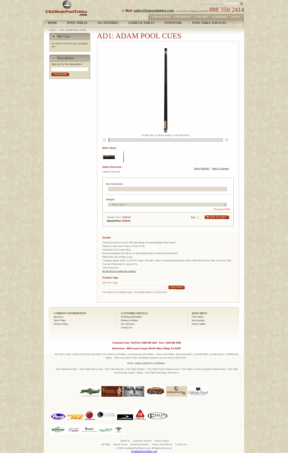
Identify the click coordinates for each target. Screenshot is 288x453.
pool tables (96, 354)
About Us (58, 316)
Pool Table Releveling (156, 372)
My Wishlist (183, 17)
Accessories (198, 320)
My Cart (203, 17)
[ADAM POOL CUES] (109, 157)
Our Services (128, 324)
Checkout (220, 17)
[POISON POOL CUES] (90, 408)
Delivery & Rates (129, 320)
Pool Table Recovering (91, 369)
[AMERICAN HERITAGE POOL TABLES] (90, 397)
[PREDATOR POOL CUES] (75, 408)
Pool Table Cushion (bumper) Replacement (203, 369)
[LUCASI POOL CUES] (106, 408)
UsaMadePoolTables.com (144, 451)
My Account (162, 17)
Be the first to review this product (119, 271)
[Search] (241, 3)
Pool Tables (198, 316)
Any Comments (114, 184)
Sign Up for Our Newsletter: (66, 64)
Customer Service (134, 313)
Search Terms (120, 444)
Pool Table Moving (114, 369)
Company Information (70, 313)
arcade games (217, 354)
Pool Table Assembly (66, 369)
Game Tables (199, 324)
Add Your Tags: (110, 282)
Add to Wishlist (201, 168)
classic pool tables (117, 354)
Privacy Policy (61, 324)
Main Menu (199, 313)
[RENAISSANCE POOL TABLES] (111, 397)
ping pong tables (184, 354)
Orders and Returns (162, 444)
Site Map (105, 444)
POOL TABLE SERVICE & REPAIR (146, 363)
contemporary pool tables (140, 354)
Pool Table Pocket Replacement (163, 369)
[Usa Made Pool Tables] (67, 10)
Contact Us (126, 327)
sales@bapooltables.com (154, 10)
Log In (235, 17)
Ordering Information (131, 316)
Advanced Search (140, 444)
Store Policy (60, 320)
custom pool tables (165, 354)
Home (52, 22)
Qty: (193, 217)
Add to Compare (220, 168)
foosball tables (201, 354)
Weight (110, 199)
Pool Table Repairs (135, 369)
